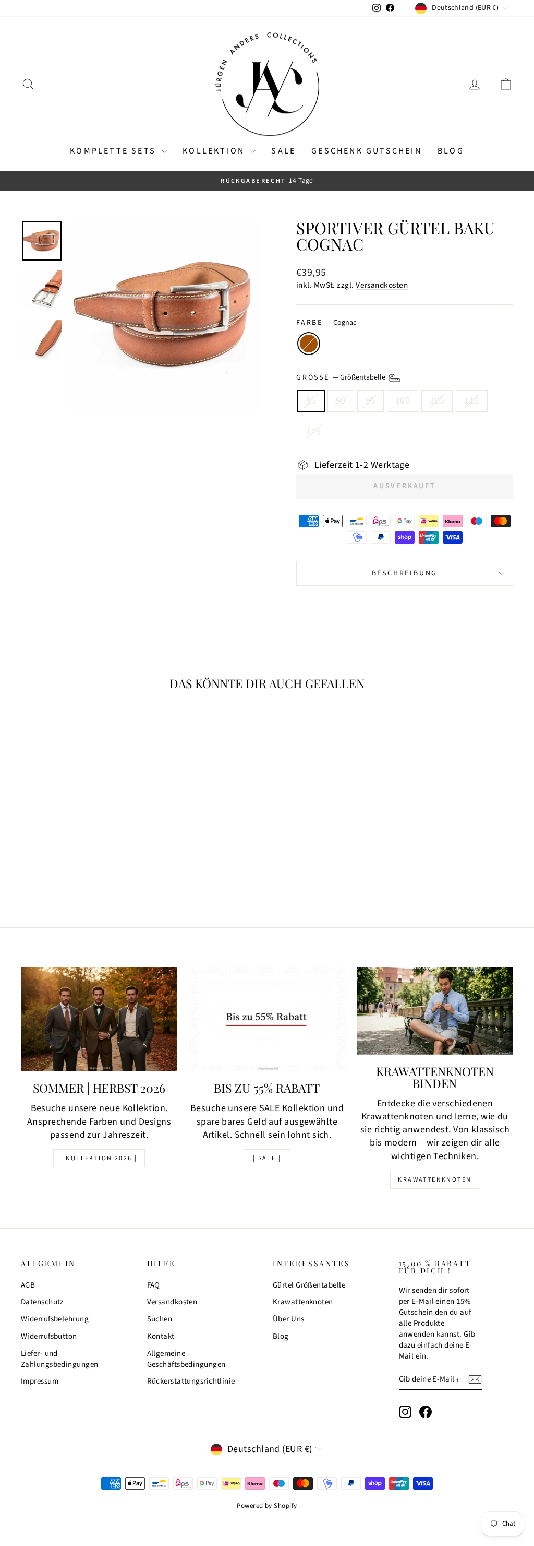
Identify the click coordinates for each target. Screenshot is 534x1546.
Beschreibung (405, 573)
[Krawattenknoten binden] (435, 1010)
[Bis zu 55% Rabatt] (267, 1019)
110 (471, 400)
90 (341, 400)
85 (311, 400)
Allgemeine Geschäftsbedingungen (186, 1359)
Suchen (160, 1319)
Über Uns (289, 1319)
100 (402, 400)
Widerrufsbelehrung (55, 1319)
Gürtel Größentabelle (309, 1285)
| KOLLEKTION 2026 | (99, 1158)
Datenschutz (42, 1301)
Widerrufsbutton (49, 1336)
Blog (451, 151)
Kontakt (161, 1336)
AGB (28, 1285)
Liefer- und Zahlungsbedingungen (60, 1359)
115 (313, 431)
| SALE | (267, 1158)
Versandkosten (382, 285)
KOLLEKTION (215, 151)
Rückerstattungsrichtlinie (191, 1381)
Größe (341, 378)
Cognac (308, 343)
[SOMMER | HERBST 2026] (99, 1019)
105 (437, 400)
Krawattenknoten (434, 1179)
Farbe (326, 323)
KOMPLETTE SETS (114, 151)
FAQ (153, 1285)
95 (370, 400)
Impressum (39, 1381)
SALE (283, 151)
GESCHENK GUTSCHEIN (366, 151)
